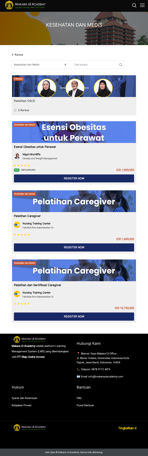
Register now (74, 178)
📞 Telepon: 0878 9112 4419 (93, 369)
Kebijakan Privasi (21, 405)
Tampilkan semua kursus (74, 87)
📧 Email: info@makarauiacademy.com (100, 376)
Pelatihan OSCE (24, 101)
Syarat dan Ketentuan (24, 398)
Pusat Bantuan (85, 405)
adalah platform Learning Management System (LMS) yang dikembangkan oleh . (40, 351)
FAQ (79, 398)
